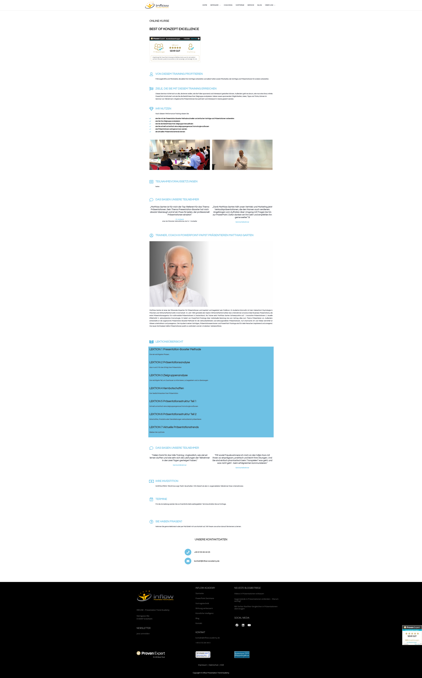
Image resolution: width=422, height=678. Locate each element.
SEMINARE (214, 5)
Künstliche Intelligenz (205, 613)
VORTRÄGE (240, 5)
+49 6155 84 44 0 (203, 642)
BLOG (259, 5)
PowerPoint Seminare (205, 598)
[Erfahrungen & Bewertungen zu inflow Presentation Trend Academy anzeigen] (175, 49)
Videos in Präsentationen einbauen (249, 593)
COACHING (228, 5)
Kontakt (199, 623)
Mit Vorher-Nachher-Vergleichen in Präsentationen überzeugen (255, 607)
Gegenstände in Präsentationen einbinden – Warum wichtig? (256, 600)
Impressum (202, 665)
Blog (197, 618)
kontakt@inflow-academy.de (208, 637)
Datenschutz (213, 665)
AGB (222, 665)
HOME (204, 5)
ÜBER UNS (269, 5)
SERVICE (250, 5)
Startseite (200, 593)
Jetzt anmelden (143, 633)
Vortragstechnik (202, 603)
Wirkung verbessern (204, 608)
